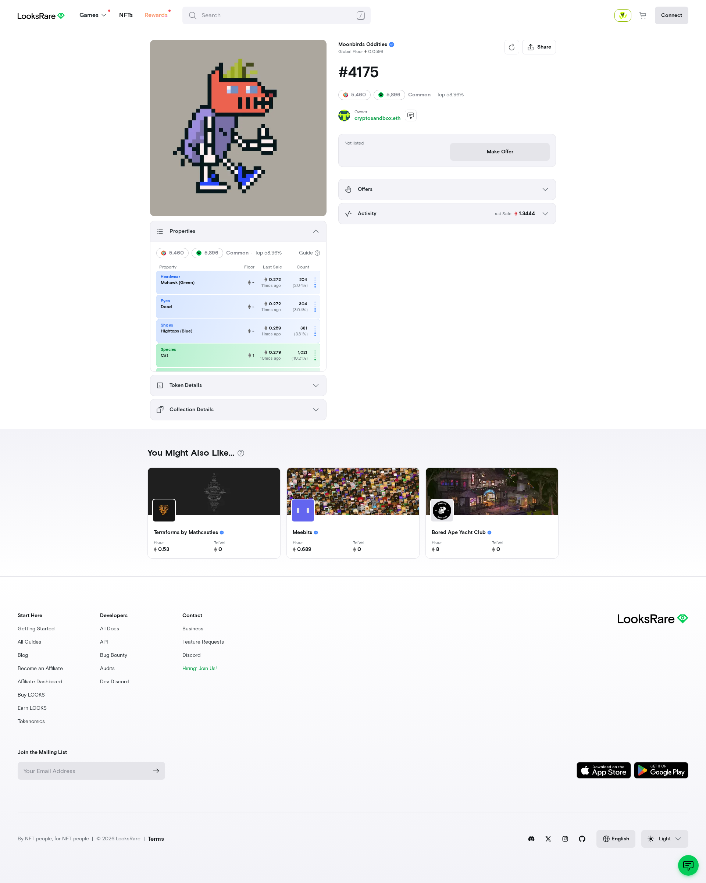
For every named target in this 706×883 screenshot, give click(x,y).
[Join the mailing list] (156, 770)
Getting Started (36, 629)
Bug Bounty (113, 655)
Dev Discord (114, 682)
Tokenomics (31, 721)
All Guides (29, 642)
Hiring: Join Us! (199, 668)
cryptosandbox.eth (377, 118)
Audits (107, 668)
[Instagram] (565, 839)
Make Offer (500, 152)
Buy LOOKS (31, 695)
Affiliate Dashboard (40, 682)
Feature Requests (203, 642)
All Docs (109, 629)
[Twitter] (548, 839)
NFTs (126, 14)
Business (192, 629)
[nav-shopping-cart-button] (643, 15)
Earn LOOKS (32, 708)
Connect (671, 15)
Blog (23, 655)
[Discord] (531, 839)
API (104, 642)
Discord (191, 655)
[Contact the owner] (411, 115)
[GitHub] (582, 839)
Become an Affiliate (40, 668)
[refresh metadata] (511, 47)
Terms (156, 838)
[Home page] (41, 15)
